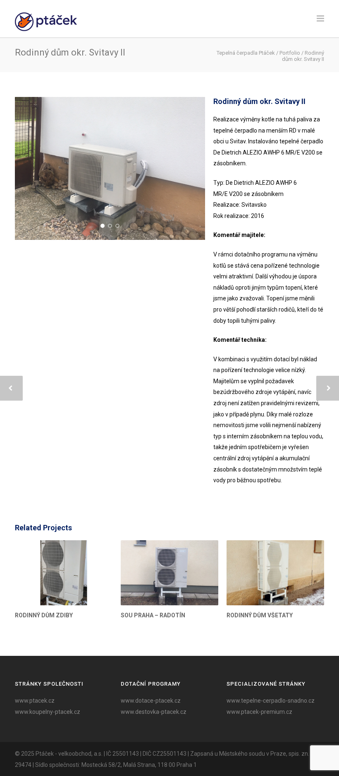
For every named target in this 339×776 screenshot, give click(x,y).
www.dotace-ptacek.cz (151, 700)
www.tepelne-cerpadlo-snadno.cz (271, 700)
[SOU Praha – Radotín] (169, 572)
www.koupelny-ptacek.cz (47, 711)
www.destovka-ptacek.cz (153, 711)
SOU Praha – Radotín (153, 615)
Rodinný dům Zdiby (44, 615)
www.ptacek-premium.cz (259, 711)
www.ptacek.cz (35, 700)
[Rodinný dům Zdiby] (63, 572)
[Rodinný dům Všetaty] (275, 572)
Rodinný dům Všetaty (260, 615)
